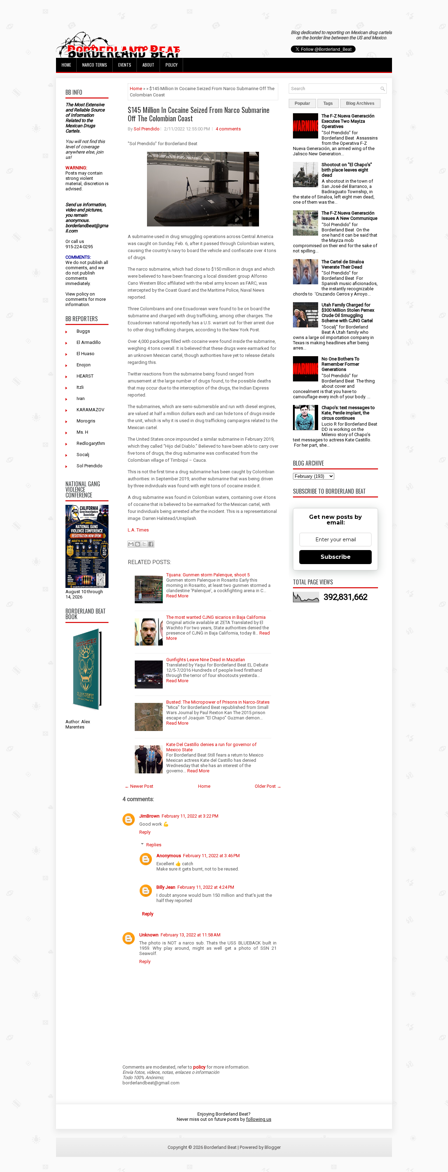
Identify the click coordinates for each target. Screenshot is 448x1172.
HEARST (85, 376)
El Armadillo (89, 342)
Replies (153, 844)
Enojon (84, 364)
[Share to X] (144, 544)
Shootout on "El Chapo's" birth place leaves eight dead (347, 170)
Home (66, 65)
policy (82, 294)
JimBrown (149, 816)
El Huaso (85, 353)
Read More (177, 595)
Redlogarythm (91, 443)
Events (124, 65)
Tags (328, 103)
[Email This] (130, 544)
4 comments (228, 128)
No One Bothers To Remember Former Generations (340, 364)
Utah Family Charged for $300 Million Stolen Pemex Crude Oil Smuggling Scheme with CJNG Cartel (348, 312)
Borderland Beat (220, 1147)
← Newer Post (139, 786)
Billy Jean (165, 887)
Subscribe (336, 557)
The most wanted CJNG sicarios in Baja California (216, 617)
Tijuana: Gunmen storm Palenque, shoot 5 (208, 574)
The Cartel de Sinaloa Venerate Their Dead (343, 264)
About (148, 65)
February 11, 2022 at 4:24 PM (205, 887)
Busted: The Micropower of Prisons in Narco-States (218, 702)
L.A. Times (138, 530)
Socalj (83, 454)
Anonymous (168, 855)
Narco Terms (94, 65)
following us (258, 1119)
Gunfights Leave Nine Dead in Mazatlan (205, 659)
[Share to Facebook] (150, 544)
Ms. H (82, 432)
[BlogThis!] (137, 544)
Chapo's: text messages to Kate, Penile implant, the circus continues (348, 413)
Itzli (80, 387)
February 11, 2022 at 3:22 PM (190, 816)
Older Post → (268, 786)
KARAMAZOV (90, 409)
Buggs (83, 331)
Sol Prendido (90, 465)
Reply (144, 832)
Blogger (273, 1147)
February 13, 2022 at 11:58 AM (190, 934)
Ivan (81, 398)
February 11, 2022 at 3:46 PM (211, 855)
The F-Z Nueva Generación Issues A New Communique (349, 215)
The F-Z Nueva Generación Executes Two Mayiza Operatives (348, 121)
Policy (171, 65)
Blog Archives (360, 103)
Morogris (86, 421)
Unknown (149, 934)
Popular (302, 103)
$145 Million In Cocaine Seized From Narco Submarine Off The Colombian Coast (199, 114)
